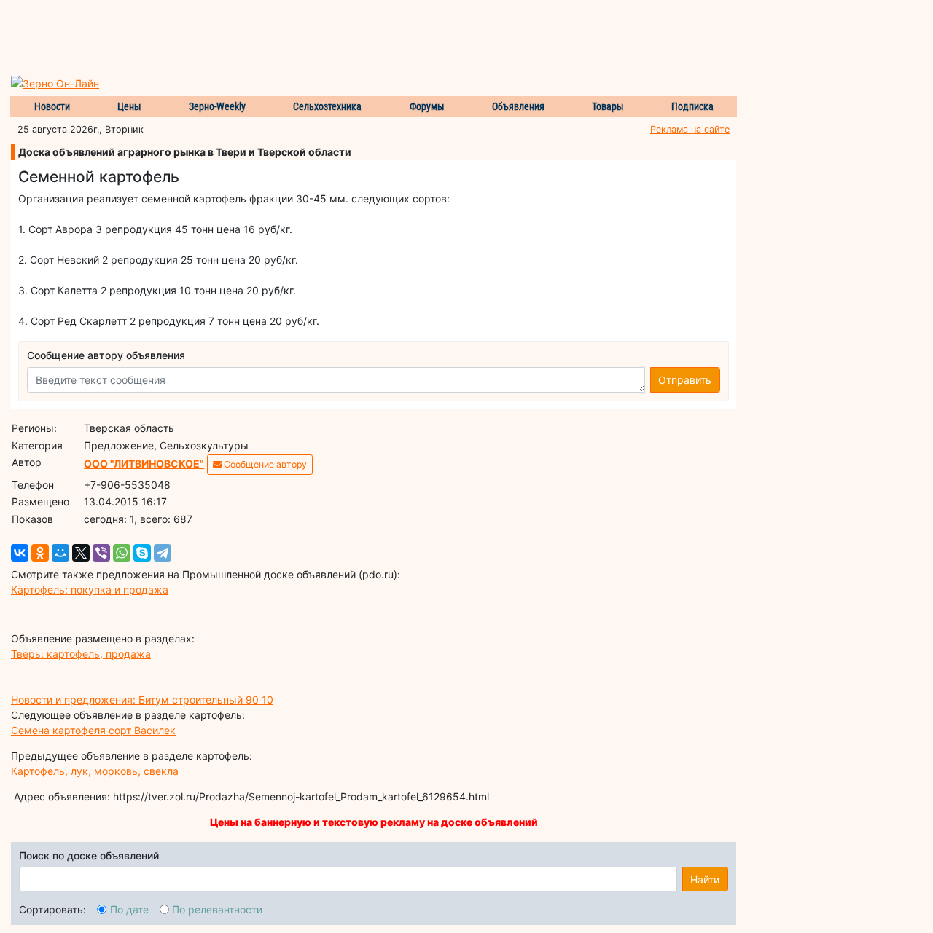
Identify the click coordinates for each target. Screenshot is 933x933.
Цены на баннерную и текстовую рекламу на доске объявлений (374, 822)
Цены (129, 106)
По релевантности (217, 909)
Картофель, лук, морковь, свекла (95, 771)
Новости (52, 106)
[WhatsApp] (121, 553)
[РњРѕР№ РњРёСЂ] (60, 553)
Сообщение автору (264, 464)
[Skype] (142, 553)
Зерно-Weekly (217, 106)
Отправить (684, 380)
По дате (129, 909)
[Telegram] (162, 553)
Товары (608, 106)
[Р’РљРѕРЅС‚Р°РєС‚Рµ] (19, 553)
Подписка (692, 106)
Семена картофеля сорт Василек (93, 730)
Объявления (518, 106)
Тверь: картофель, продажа (81, 653)
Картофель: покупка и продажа (89, 589)
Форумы (427, 106)
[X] (81, 553)
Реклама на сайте (690, 129)
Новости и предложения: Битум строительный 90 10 (142, 699)
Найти (704, 879)
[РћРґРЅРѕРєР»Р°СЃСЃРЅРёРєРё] (40, 553)
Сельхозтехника (327, 106)
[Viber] (101, 553)
